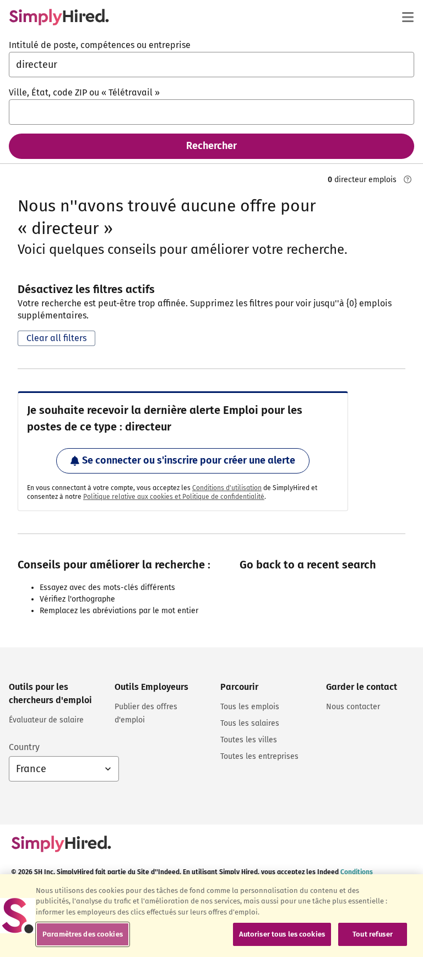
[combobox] (211, 64)
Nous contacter (353, 706)
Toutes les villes (248, 740)
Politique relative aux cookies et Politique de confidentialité (173, 497)
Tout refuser (372, 934)
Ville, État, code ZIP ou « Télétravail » (84, 92)
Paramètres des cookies (82, 934)
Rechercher (211, 146)
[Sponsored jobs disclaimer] (407, 179)
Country (24, 747)
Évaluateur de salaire (46, 720)
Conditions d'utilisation (227, 488)
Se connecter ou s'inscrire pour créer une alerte (188, 460)
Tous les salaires (249, 723)
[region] (211, 915)
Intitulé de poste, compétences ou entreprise (100, 45)
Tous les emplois (249, 706)
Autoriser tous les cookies (282, 934)
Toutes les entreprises (259, 756)
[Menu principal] (407, 17)
